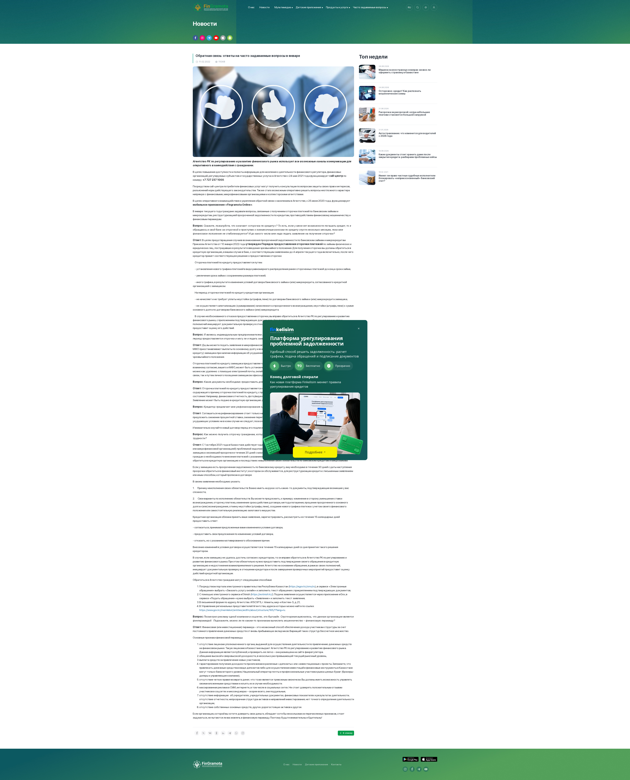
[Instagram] (242, 733)
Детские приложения (316, 764)
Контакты (336, 764)
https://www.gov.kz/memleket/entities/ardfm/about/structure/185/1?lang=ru (242, 610)
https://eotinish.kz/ (261, 594)
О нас (251, 7)
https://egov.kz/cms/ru (302, 586)
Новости (264, 7)
